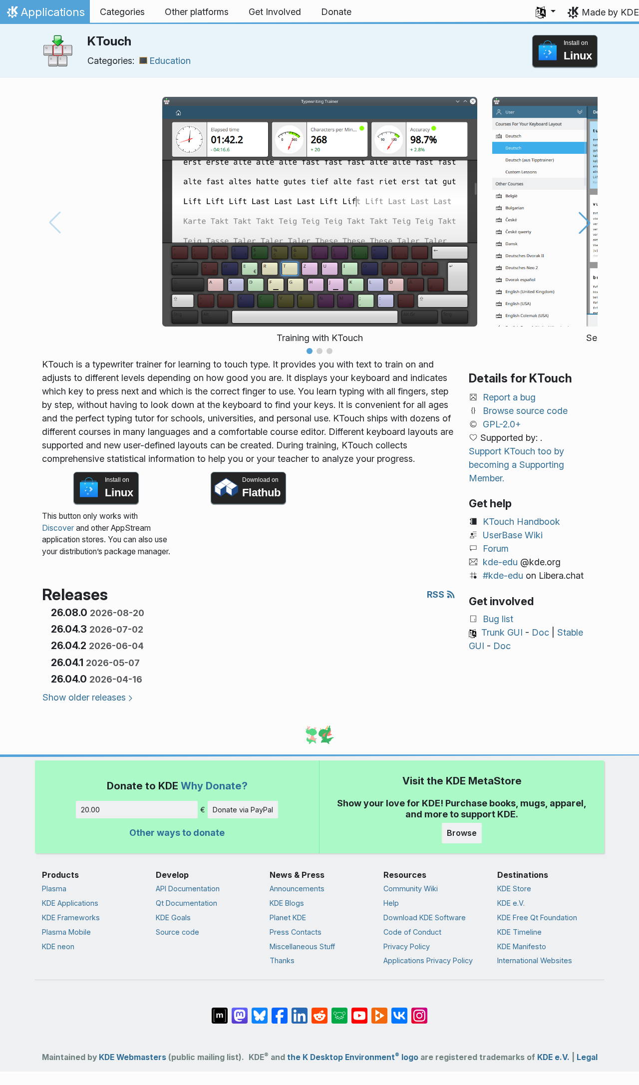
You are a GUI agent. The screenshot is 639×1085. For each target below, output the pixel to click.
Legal (587, 1057)
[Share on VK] (399, 1011)
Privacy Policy (406, 946)
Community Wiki (410, 888)
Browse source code (525, 410)
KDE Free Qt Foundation (537, 917)
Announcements (297, 888)
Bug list (498, 619)
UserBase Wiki (513, 535)
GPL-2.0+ (502, 424)
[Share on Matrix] (220, 1011)
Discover (58, 528)
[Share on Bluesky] (260, 1011)
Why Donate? (214, 785)
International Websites (534, 960)
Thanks (282, 960)
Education (170, 60)
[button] (546, 12)
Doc (540, 632)
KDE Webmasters (132, 1057)
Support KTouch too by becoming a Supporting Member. (516, 464)
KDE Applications (70, 903)
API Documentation (188, 888)
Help (391, 903)
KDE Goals (173, 917)
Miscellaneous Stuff (302, 946)
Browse (462, 833)
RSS (436, 594)
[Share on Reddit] (319, 1011)
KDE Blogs (287, 903)
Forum (496, 548)
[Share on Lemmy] (339, 1011)
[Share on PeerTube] (379, 1011)
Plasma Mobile (66, 932)
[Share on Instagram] (419, 1011)
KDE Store (514, 888)
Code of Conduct (412, 932)
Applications (44, 14)
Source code (177, 932)
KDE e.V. (511, 903)
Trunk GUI (502, 632)
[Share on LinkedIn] (300, 1011)
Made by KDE (610, 12)
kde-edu (500, 562)
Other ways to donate (177, 832)
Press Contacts (295, 932)
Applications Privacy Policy (428, 960)
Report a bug (509, 397)
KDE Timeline (519, 932)
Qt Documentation (186, 903)
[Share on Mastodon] (240, 1011)
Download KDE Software (424, 917)
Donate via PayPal (243, 809)
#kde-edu (503, 575)
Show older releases (84, 697)
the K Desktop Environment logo (352, 1057)
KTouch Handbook (521, 521)
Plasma (54, 888)
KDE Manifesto (521, 946)
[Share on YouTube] (359, 1011)
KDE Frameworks (71, 917)
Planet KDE (288, 917)
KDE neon (58, 946)
